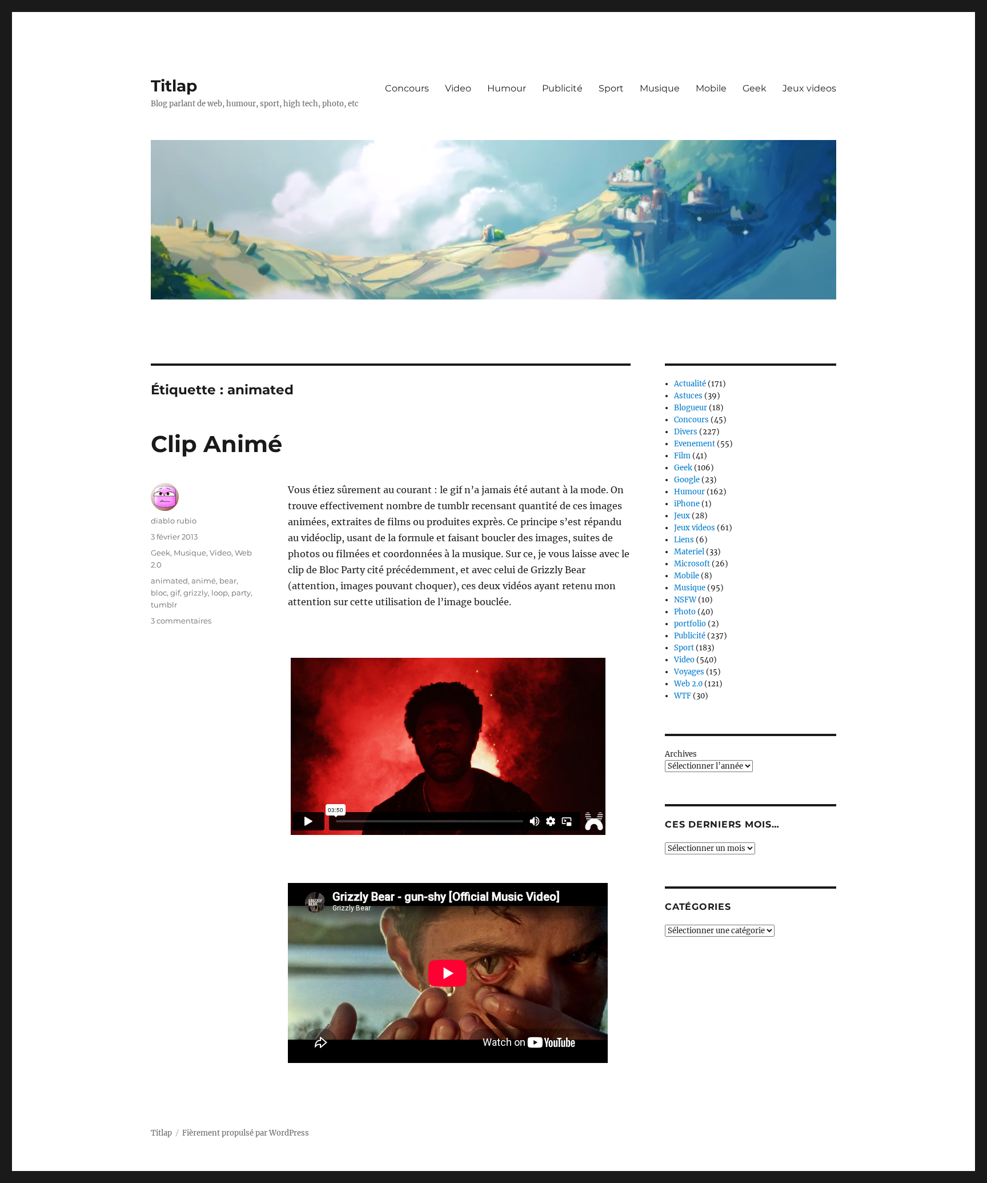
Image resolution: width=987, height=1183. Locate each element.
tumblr (164, 604)
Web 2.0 (688, 684)
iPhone (687, 504)
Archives (681, 754)
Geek (755, 88)
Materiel (689, 552)
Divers (685, 432)
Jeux (682, 516)
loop (219, 592)
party (241, 592)
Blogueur (690, 408)
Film (682, 456)
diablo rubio (173, 520)
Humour (506, 88)
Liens (684, 540)
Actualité (690, 384)
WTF (682, 696)
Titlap (174, 85)
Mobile (711, 88)
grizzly (195, 592)
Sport (611, 88)
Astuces (688, 396)
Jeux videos (809, 88)
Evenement (694, 444)
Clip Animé (216, 444)
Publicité (562, 88)
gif (175, 592)
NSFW (685, 600)
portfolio (690, 624)
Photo (685, 612)
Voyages (689, 672)
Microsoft (692, 564)
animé (203, 580)
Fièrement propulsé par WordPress (245, 1133)
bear (227, 580)
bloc (159, 592)
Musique (660, 88)
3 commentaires (181, 620)
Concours (407, 88)
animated (169, 580)
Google (687, 480)
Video (458, 88)
